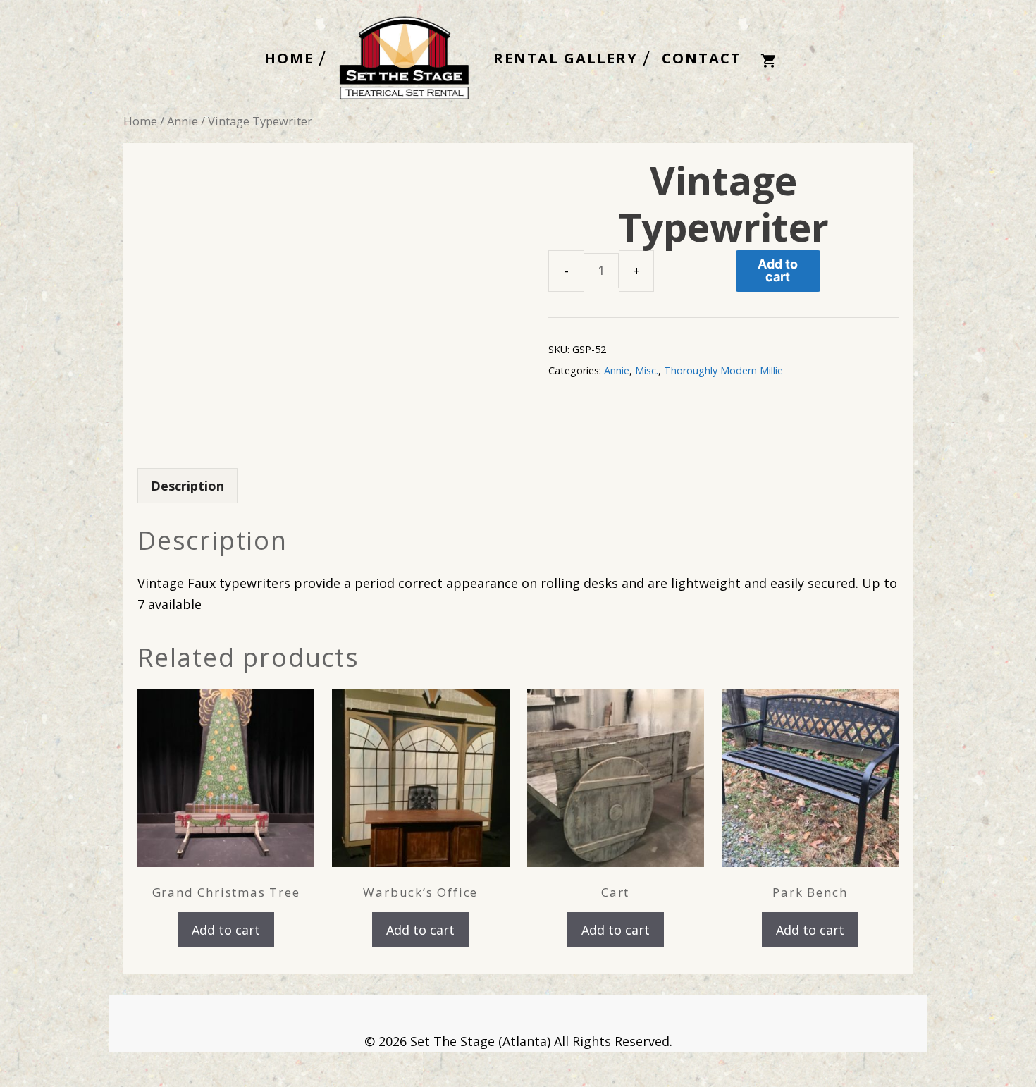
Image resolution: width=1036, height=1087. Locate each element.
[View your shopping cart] (768, 59)
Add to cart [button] (226, 929)
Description (187, 485)
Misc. (646, 370)
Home (140, 121)
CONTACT (701, 58)
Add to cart (778, 270)
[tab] (187, 485)
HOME (289, 58)
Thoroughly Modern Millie (723, 370)
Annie (182, 121)
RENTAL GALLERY (565, 58)
